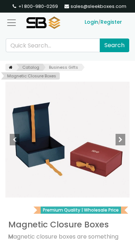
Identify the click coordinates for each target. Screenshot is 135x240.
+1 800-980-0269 (37, 6)
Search (114, 45)
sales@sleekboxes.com (97, 6)
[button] (14, 139)
